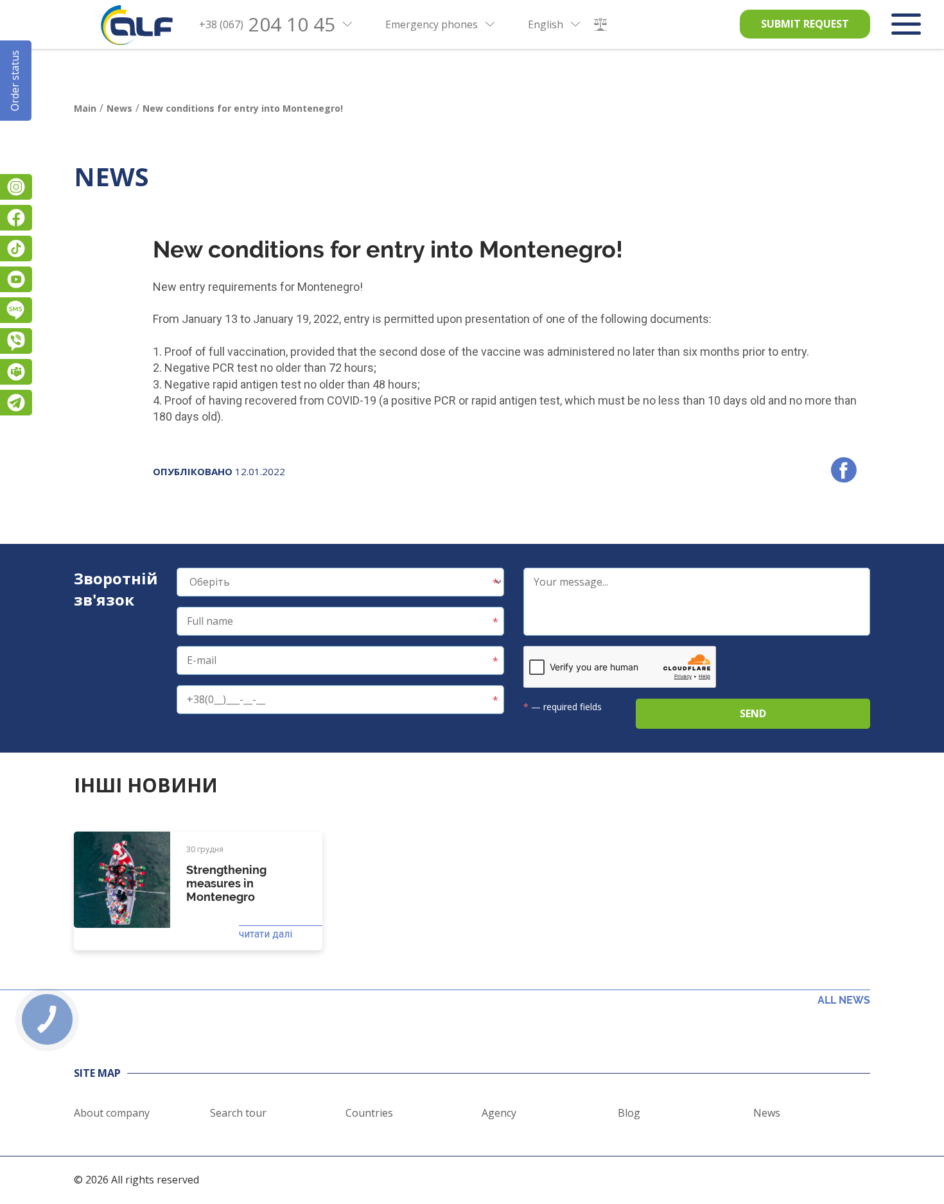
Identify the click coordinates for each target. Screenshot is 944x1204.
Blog (629, 1113)
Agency (499, 1113)
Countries (369, 1113)
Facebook (16, 218)
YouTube (16, 279)
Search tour (238, 1113)
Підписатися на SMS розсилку (16, 310)
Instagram (16, 187)
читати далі (265, 934)
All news (843, 1000)
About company (112, 1113)
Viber (16, 341)
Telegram (16, 402)
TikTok (16, 248)
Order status (15, 80)
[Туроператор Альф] (136, 24)
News (766, 1113)
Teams (16, 372)
